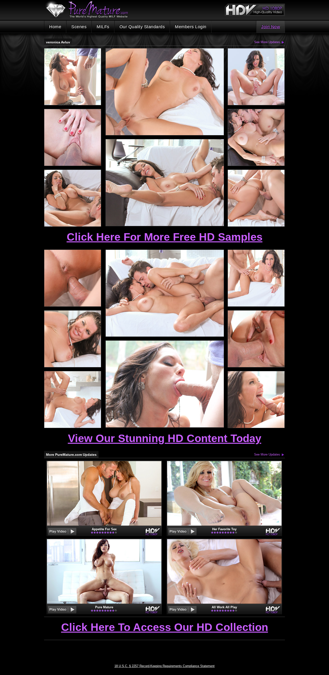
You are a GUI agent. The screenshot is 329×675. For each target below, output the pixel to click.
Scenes (78, 26)
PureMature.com (89, 9)
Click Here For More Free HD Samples (165, 237)
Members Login (190, 26)
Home (55, 26)
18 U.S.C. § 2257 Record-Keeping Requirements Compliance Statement (164, 666)
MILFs (103, 26)
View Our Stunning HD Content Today (164, 438)
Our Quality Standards (142, 26)
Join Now (270, 26)
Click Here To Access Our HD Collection (164, 627)
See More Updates (267, 42)
